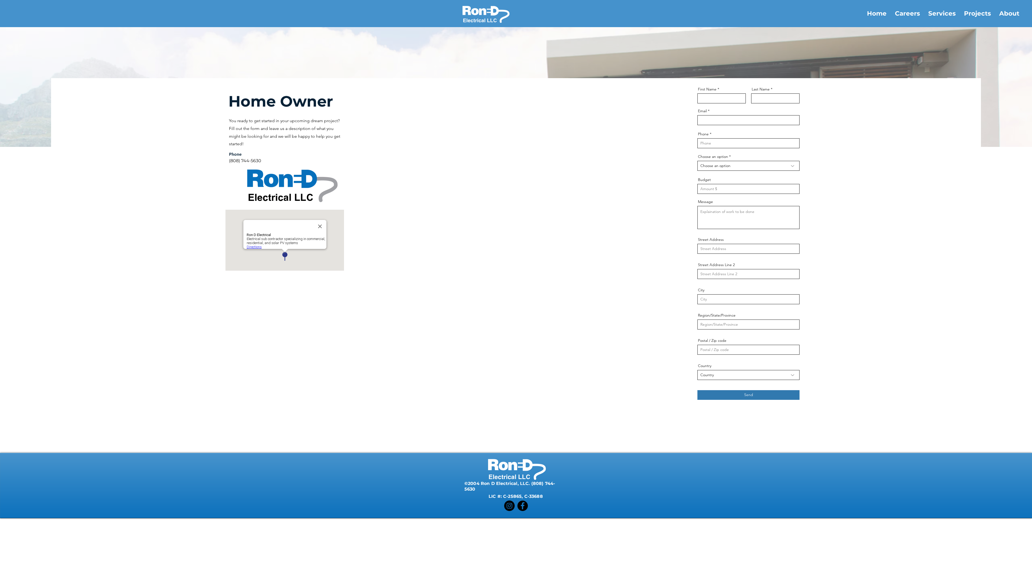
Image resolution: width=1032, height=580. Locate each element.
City (701, 290)
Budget (704, 180)
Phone (703, 134)
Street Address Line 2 (716, 265)
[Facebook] (522, 506)
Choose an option (713, 156)
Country (704, 366)
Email (702, 111)
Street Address (711, 239)
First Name (707, 89)
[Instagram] (509, 506)
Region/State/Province (717, 315)
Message (705, 202)
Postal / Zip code (712, 340)
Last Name (761, 89)
